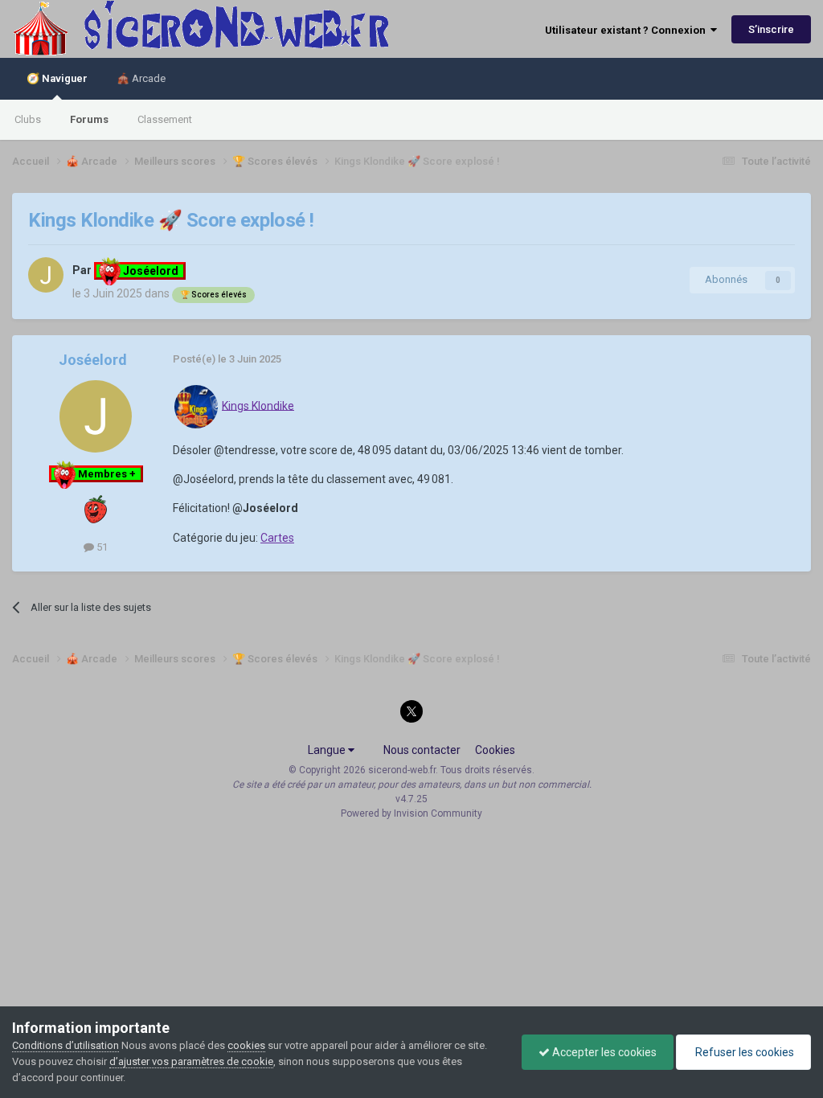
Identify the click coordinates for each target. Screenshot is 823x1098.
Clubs (27, 119)
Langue (328, 750)
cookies (246, 1045)
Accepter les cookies (603, 1052)
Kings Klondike (258, 405)
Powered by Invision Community (411, 813)
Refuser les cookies (743, 1052)
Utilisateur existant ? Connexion (627, 30)
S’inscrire (771, 29)
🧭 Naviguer (57, 78)
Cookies (495, 750)
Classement (164, 119)
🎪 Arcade (141, 78)
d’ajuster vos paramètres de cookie (191, 1061)
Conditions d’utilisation (65, 1045)
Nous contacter (422, 750)
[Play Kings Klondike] (196, 405)
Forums (89, 119)
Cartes (277, 537)
